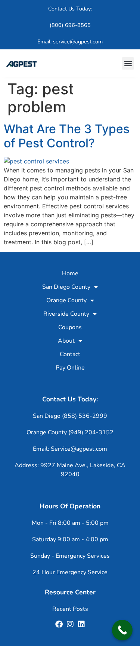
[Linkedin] (81, 624)
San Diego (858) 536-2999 (70, 416)
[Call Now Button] (122, 630)
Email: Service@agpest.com (70, 449)
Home (70, 273)
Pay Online (70, 367)
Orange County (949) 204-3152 (70, 432)
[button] (128, 63)
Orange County (66, 300)
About (66, 341)
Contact (70, 354)
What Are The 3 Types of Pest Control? (67, 136)
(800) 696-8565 (70, 25)
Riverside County (66, 314)
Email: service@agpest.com (70, 41)
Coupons (70, 327)
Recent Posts (70, 609)
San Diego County (66, 287)
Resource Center (70, 592)
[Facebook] (59, 624)
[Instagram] (70, 624)
